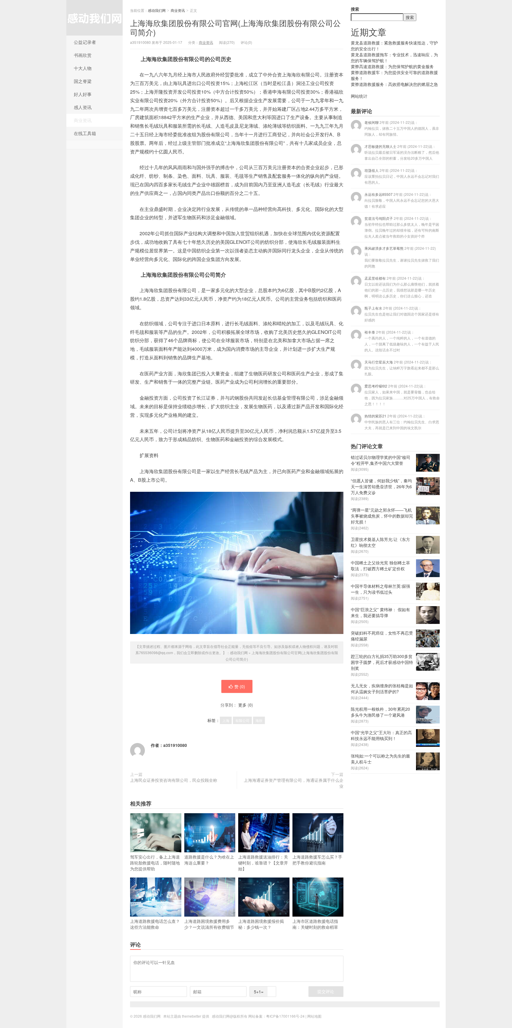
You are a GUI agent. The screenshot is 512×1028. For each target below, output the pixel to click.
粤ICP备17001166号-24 (285, 1016)
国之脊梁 (83, 81)
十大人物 (83, 68)
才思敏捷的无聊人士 (401, 152)
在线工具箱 (85, 133)
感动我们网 (94, 18)
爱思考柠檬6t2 (402, 394)
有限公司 (242, 720)
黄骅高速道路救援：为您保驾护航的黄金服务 (392, 66)
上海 (225, 720)
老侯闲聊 (401, 128)
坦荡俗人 (401, 176)
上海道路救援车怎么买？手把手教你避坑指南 (317, 860)
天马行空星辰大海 (401, 367)
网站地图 (314, 1016)
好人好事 (83, 94)
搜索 (355, 9)
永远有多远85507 (401, 200)
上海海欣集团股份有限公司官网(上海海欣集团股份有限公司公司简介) (235, 27)
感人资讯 (83, 107)
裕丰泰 (401, 340)
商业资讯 (83, 120)
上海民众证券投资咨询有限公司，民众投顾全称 (173, 780)
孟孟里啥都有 (401, 287)
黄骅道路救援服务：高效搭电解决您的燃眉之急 (394, 84)
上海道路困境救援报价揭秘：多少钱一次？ (261, 924)
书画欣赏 (83, 55)
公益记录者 (85, 42)
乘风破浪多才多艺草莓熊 (401, 257)
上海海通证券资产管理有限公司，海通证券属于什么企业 (293, 783)
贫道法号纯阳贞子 (401, 227)
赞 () (239, 686)
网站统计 (359, 96)
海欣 (259, 720)
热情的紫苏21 (401, 421)
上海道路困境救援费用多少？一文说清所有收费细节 (209, 924)
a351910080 (175, 745)
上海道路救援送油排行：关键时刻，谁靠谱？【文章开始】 (263, 863)
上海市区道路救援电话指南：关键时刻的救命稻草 (315, 924)
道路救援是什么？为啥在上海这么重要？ (209, 860)
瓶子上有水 (401, 313)
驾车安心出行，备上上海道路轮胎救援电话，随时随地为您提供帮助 (155, 863)
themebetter (191, 1016)
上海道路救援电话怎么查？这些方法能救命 (155, 924)
